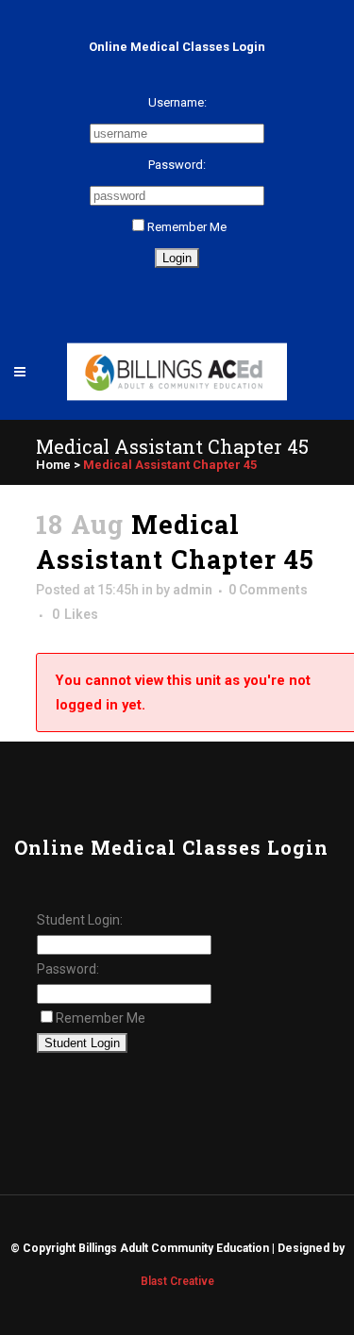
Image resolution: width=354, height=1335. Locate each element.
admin (192, 589)
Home (53, 465)
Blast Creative (177, 1281)
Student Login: (80, 919)
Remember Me (187, 227)
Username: (177, 102)
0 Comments (268, 589)
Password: (177, 165)
